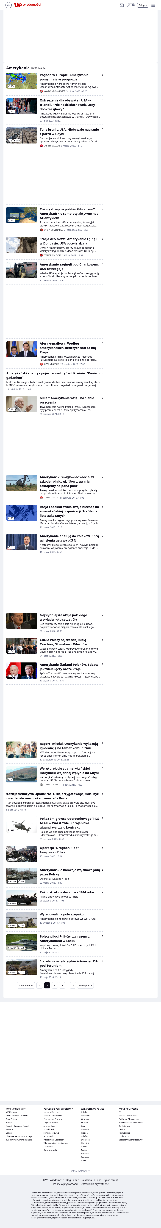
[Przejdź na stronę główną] (8, 7)
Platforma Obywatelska (129, 1119)
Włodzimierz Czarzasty (54, 1139)
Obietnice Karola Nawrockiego (19, 1136)
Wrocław (85, 1119)
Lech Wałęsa (49, 1146)
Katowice (85, 1153)
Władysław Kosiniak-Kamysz (56, 1143)
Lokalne (84, 1112)
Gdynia (84, 1146)
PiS (120, 1112)
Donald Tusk (49, 1129)
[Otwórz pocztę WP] (121, 5)
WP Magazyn (11, 1112)
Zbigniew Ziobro (51, 1122)
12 (73, 985)
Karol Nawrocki (50, 1150)
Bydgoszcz (85, 1139)
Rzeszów (85, 1157)
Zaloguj (143, 5)
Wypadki (9, 1129)
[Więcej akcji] (102, 75)
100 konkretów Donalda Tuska (19, 1139)
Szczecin (85, 1129)
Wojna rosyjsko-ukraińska (17, 1115)
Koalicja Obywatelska (128, 1115)
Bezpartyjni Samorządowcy (130, 1139)
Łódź (83, 1126)
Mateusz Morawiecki (53, 1115)
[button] (131, 5)
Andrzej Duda (50, 1126)
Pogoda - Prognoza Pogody (17, 1126)
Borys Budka (49, 1136)
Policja (9, 1122)
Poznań (84, 1133)
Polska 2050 (124, 1136)
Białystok (85, 1143)
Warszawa (85, 1115)
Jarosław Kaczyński (52, 1112)
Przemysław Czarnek (53, 1119)
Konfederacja (124, 1126)
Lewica (122, 1129)
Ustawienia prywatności (94, 1184)
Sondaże (10, 1133)
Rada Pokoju (11, 1119)
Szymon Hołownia (51, 1133)
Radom (84, 1150)
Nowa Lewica (124, 1133)
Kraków (84, 1122)
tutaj (92, 1217)
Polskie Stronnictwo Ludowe (131, 1122)
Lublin (83, 1160)
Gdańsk (84, 1136)
